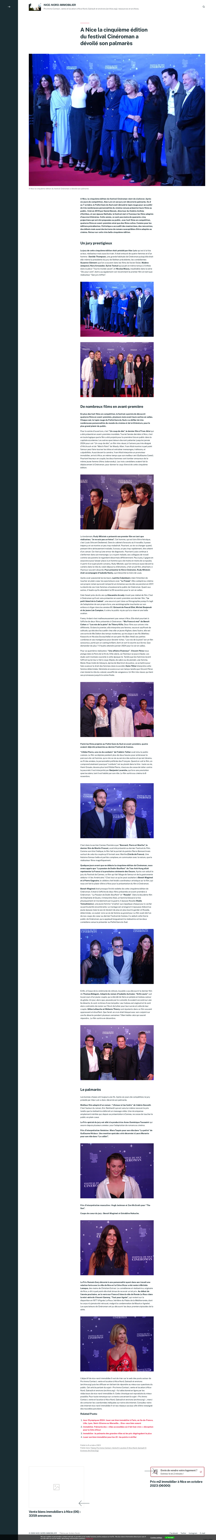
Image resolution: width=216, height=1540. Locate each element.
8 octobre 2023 (94, 1445)
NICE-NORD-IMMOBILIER (60, 4)
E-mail (202, 1533)
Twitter (183, 1533)
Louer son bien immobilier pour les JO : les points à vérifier (110, 1437)
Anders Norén (74, 1533)
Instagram (193, 1533)
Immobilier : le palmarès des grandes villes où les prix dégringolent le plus (117, 1433)
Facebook (174, 1533)
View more (89, 1538)
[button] (9, 770)
